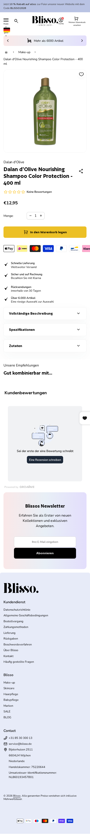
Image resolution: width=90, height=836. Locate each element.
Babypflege (11, 700)
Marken (8, 706)
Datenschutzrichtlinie (16, 610)
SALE (6, 711)
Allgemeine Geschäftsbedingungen (25, 615)
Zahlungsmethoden (15, 627)
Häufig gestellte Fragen (18, 662)
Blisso (17, 795)
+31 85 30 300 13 (20, 738)
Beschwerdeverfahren (17, 645)
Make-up (24, 52)
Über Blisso (10, 650)
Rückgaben (10, 639)
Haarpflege (10, 694)
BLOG (7, 717)
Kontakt (8, 656)
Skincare (8, 688)
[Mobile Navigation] (6, 20)
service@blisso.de (20, 744)
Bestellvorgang (13, 621)
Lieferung (9, 633)
